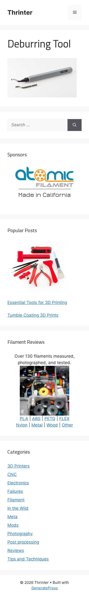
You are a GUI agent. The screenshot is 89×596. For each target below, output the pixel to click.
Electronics (18, 482)
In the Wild (17, 508)
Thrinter (19, 12)
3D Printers (18, 466)
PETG (49, 418)
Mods (13, 525)
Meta (12, 516)
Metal (37, 425)
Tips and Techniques (28, 558)
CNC (12, 474)
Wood (52, 425)
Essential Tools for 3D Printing (37, 302)
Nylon (21, 425)
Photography (20, 533)
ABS (36, 418)
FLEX (64, 418)
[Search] (74, 125)
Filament (15, 499)
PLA (24, 418)
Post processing (23, 542)
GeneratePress (44, 588)
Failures (15, 491)
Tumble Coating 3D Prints (32, 315)
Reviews (15, 550)
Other (67, 425)
